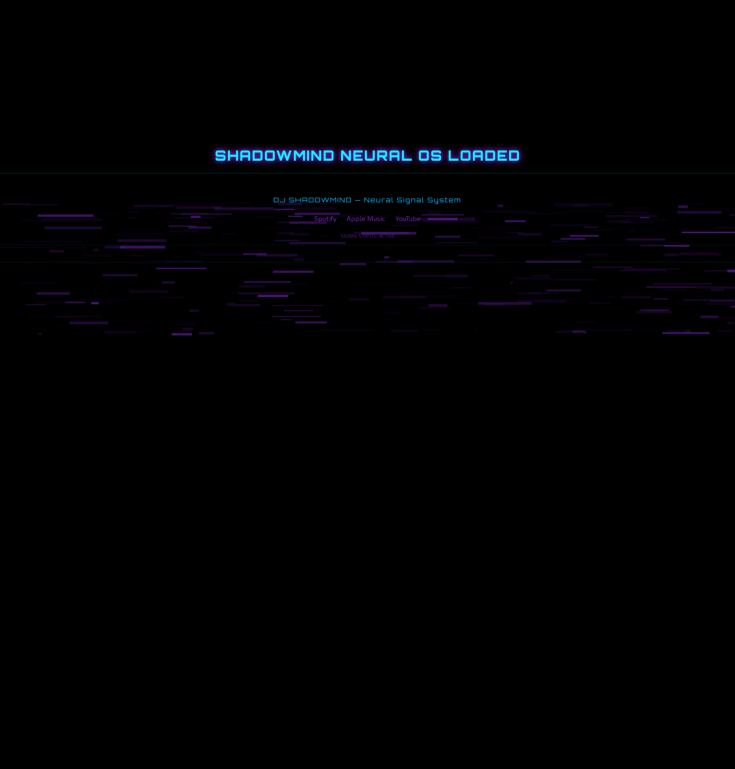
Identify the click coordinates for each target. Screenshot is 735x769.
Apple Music (366, 218)
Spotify (325, 218)
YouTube (408, 218)
